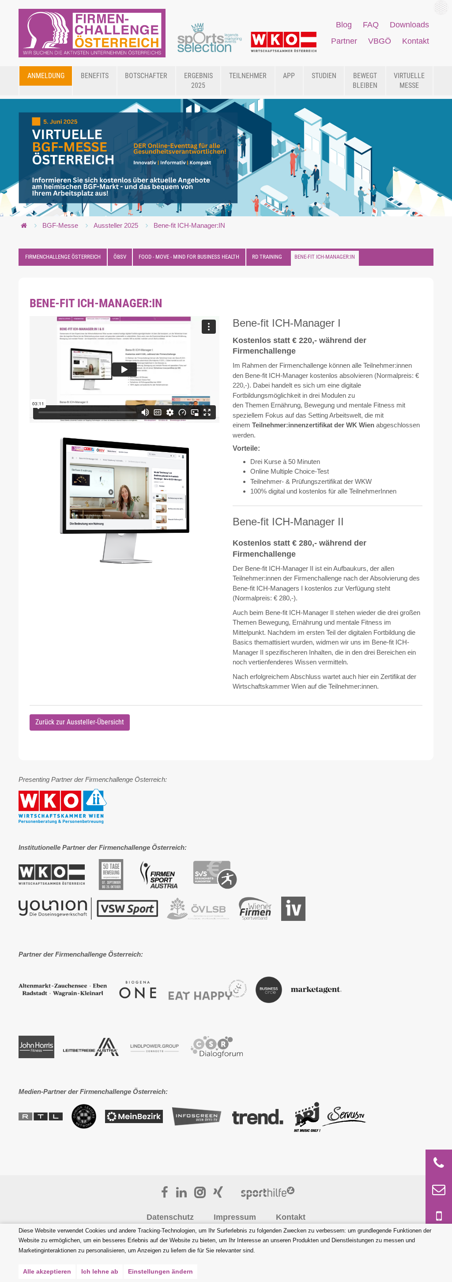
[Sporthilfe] (267, 1193)
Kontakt (290, 1217)
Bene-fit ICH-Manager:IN (189, 225)
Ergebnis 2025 (198, 81)
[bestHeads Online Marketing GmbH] (92, 33)
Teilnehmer (248, 76)
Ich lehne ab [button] (99, 1271)
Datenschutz (170, 1217)
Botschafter (146, 76)
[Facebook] (164, 1193)
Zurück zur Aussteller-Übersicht (79, 722)
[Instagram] (200, 1193)
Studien (324, 76)
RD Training (267, 256)
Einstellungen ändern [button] (160, 1271)
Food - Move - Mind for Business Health (189, 256)
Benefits (95, 76)
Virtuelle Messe (409, 81)
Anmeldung (45, 76)
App (289, 76)
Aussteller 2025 (116, 225)
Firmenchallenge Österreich (63, 256)
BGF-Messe (60, 225)
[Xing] (218, 1193)
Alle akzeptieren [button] (47, 1271)
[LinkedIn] (181, 1193)
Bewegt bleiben (365, 81)
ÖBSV (119, 256)
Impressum (235, 1217)
